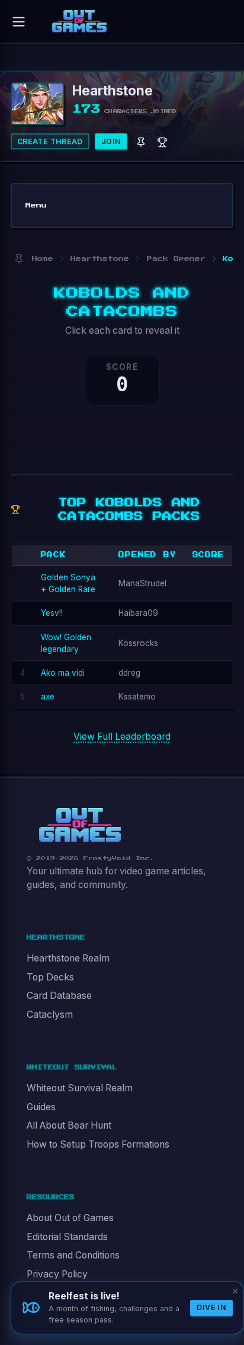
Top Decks (50, 977)
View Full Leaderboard (122, 736)
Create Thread (50, 141)
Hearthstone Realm (68, 958)
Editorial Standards (67, 1236)
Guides (41, 1107)
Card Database (59, 995)
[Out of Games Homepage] (80, 825)
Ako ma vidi (63, 673)
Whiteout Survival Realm (80, 1088)
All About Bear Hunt (69, 1125)
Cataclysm (50, 1014)
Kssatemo (137, 696)
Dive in (211, 1307)
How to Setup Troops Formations (98, 1144)
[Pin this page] (19, 259)
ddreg (129, 673)
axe (47, 696)
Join (111, 141)
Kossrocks (138, 643)
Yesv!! (52, 613)
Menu (36, 205)
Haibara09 (138, 613)
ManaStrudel (142, 583)
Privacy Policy (57, 1274)
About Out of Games (70, 1217)
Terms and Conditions (73, 1255)
